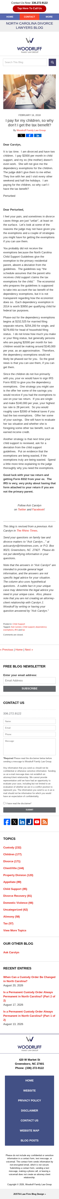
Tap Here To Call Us (29, 8)
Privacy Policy (29, 1100)
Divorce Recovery (17, 895)
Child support (29, 627)
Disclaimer (29, 1110)
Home (9, 16)
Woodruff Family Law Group (38, 1184)
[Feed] (44, 822)
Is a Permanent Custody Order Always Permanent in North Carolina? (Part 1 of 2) (29, 1015)
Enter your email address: (20, 675)
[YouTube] (37, 822)
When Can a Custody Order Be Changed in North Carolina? (29, 979)
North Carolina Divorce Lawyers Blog (29, 45)
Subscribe (30, 688)
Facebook (38, 509)
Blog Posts (30, 1140)
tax (23, 630)
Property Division (18, 875)
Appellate (12, 882)
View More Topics (14, 930)
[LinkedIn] (22, 822)
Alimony (11, 916)
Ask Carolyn (16, 627)
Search (52, 62)
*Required (8, 758)
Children (12, 854)
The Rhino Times (27, 530)
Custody (12, 847)
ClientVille (13, 868)
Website (29, 1090)
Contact (29, 16)
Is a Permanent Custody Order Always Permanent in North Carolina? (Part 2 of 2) (29, 996)
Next (29, 649)
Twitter (22, 509)
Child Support (19, 624)
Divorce (11, 861)
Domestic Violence (18, 902)
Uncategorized (15, 909)
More (49, 16)
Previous (6, 649)
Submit (29, 810)
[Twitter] (14, 822)
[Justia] (29, 822)
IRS (16, 630)
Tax (8, 923)
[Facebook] (7, 822)
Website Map (29, 1130)
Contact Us (29, 1120)
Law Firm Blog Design (28, 1194)
